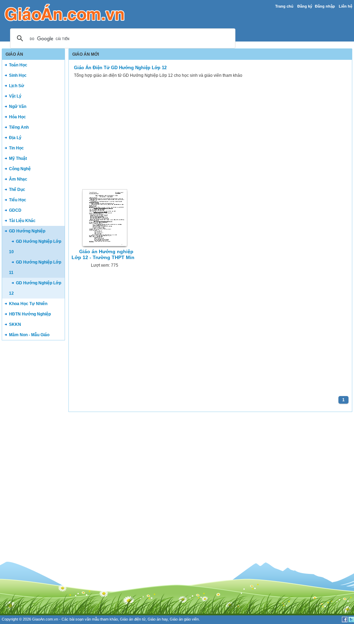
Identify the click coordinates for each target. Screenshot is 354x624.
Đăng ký (304, 6)
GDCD (15, 210)
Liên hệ (345, 6)
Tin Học (16, 148)
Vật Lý (15, 96)
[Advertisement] (33, 451)
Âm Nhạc (18, 179)
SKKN (15, 324)
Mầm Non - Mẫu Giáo (29, 334)
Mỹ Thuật (18, 158)
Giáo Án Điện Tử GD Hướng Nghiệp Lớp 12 (120, 67)
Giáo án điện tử (133, 619)
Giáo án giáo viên (184, 619)
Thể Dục (17, 189)
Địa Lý (15, 137)
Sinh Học (18, 75)
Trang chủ (284, 6)
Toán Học (18, 65)
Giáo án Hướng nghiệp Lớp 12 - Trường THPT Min (103, 254)
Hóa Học (17, 116)
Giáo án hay (158, 619)
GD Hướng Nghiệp (27, 231)
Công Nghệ (20, 168)
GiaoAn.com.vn (45, 619)
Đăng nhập (325, 6)
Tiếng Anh (19, 127)
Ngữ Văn (17, 106)
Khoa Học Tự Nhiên (28, 303)
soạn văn (83, 619)
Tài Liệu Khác (22, 220)
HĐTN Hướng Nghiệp (30, 314)
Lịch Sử (16, 85)
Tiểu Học (17, 200)
